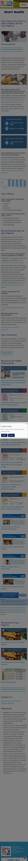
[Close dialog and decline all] (27, 424)
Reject (4, 435)
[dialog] (14, 430)
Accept (11, 435)
